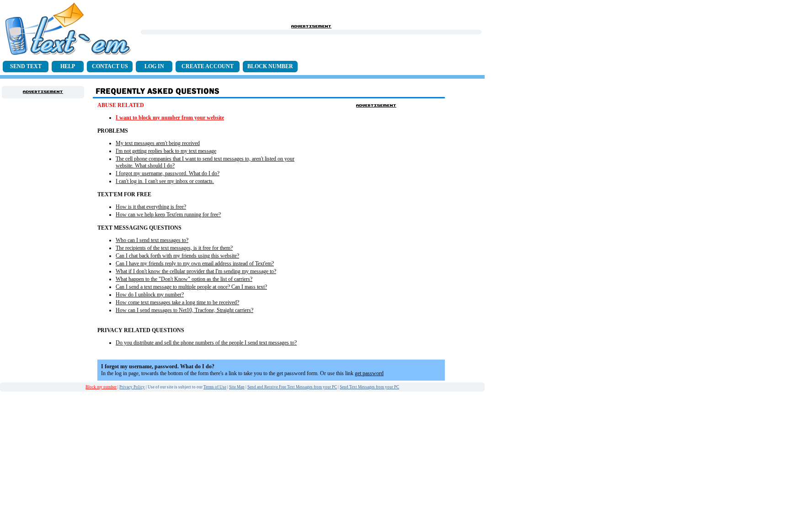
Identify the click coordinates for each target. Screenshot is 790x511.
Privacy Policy (132, 387)
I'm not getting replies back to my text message (166, 151)
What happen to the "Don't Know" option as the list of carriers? (184, 279)
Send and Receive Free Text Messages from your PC (292, 387)
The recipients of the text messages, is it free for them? (174, 248)
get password (369, 373)
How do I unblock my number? (150, 294)
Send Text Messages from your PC (369, 387)
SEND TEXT (26, 66)
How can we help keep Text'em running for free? (168, 214)
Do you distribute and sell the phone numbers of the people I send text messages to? (206, 342)
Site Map (237, 387)
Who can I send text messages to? (152, 240)
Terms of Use (214, 387)
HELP (67, 66)
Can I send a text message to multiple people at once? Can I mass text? (191, 287)
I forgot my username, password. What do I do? (167, 173)
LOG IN (154, 66)
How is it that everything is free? (151, 207)
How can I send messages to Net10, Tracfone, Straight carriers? (184, 310)
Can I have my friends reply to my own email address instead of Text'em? (195, 263)
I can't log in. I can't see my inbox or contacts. (165, 181)
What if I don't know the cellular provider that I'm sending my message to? (196, 271)
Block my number (101, 387)
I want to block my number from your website (170, 117)
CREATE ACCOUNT (207, 66)
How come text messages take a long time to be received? (177, 302)
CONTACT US (110, 66)
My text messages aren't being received (158, 143)
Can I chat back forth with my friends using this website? (177, 256)
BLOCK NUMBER (270, 66)
